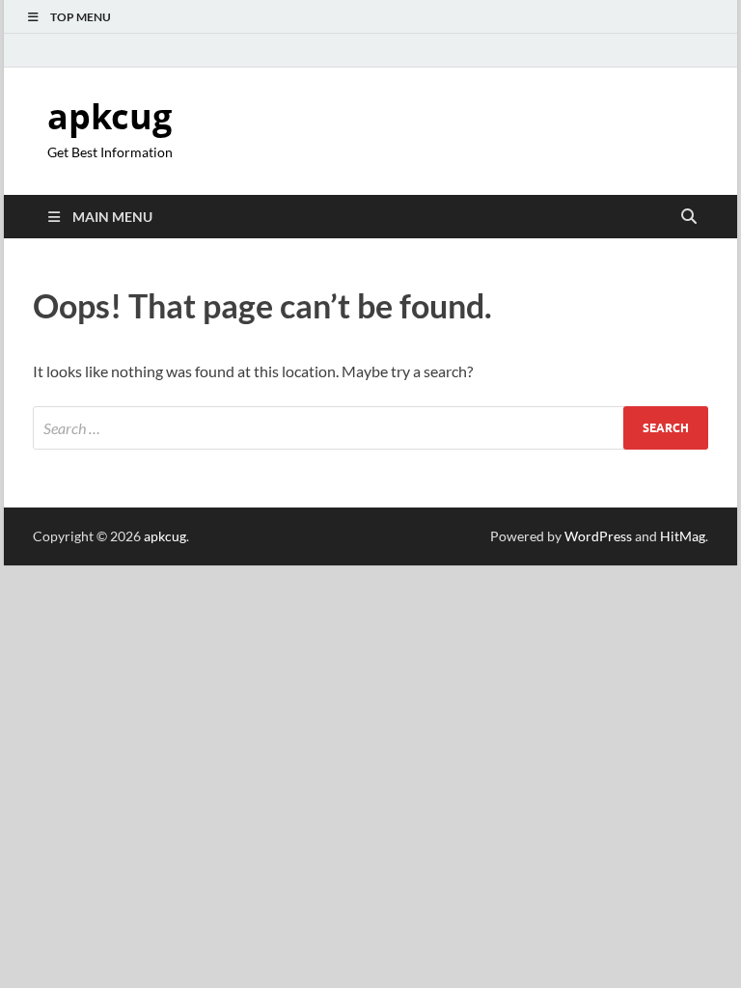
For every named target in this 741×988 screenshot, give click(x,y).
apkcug (109, 116)
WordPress (598, 536)
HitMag (682, 536)
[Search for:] (370, 428)
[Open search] (688, 217)
